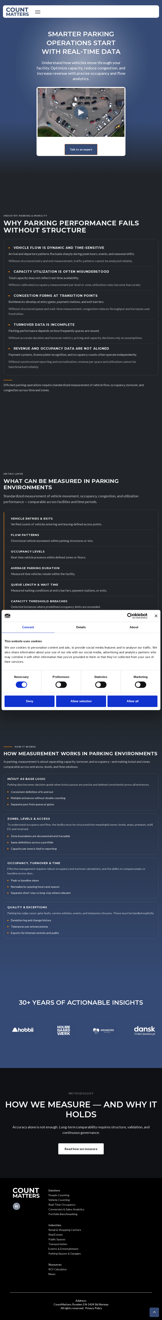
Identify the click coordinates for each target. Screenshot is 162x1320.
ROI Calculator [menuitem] (57, 1269)
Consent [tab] (28, 627)
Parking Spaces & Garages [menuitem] (64, 1253)
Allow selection (81, 701)
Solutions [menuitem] (54, 1190)
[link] (17, 11)
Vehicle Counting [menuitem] (59, 1199)
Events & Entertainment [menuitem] (63, 1248)
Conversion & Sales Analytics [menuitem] (66, 1209)
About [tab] (134, 627)
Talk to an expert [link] (81, 149)
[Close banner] (156, 615)
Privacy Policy (93, 1308)
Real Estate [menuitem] (55, 1234)
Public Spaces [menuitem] (56, 1239)
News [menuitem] (52, 1274)
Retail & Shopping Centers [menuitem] (64, 1229)
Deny (29, 701)
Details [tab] (81, 627)
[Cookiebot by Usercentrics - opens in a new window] (130, 616)
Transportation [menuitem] (57, 1244)
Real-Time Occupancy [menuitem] (61, 1204)
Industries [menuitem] (54, 1225)
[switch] (61, 684)
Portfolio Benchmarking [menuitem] (62, 1214)
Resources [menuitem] (55, 1264)
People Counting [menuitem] (58, 1195)
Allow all (132, 701)
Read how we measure (81, 1149)
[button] (154, 1312)
